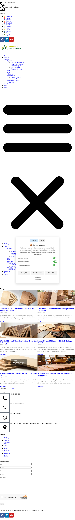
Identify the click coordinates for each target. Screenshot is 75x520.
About (42, 240)
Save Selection (37, 273)
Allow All (51, 273)
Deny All (24, 273)
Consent (33, 240)
